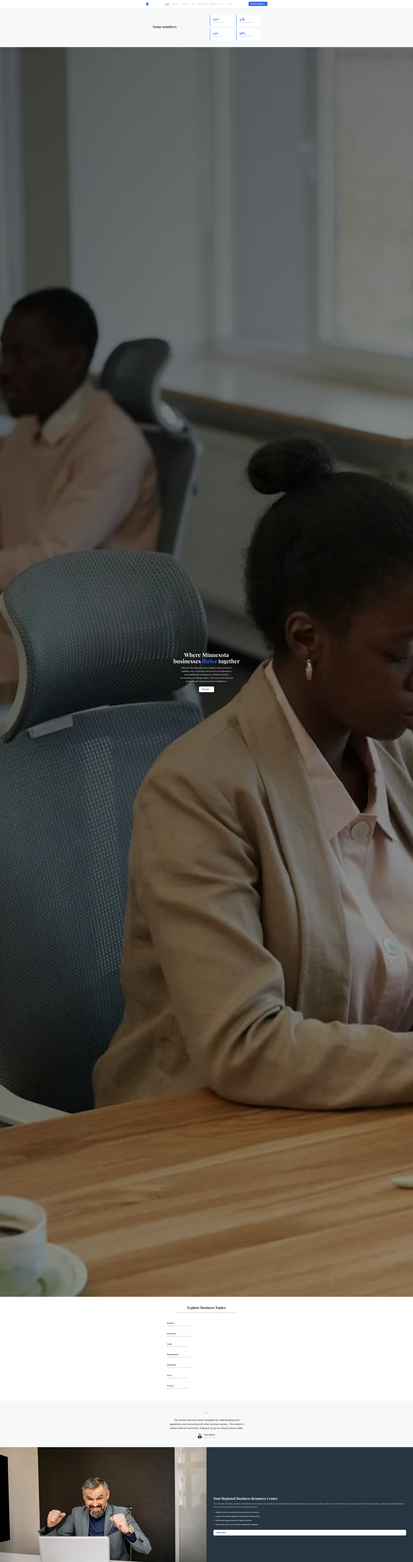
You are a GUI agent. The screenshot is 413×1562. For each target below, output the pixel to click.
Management (202, 4)
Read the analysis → (258, 4)
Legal (193, 4)
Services (229, 4)
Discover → (206, 689)
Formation (184, 4)
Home (167, 4)
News (222, 4)
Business (175, 4)
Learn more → (221, 1533)
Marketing (213, 4)
